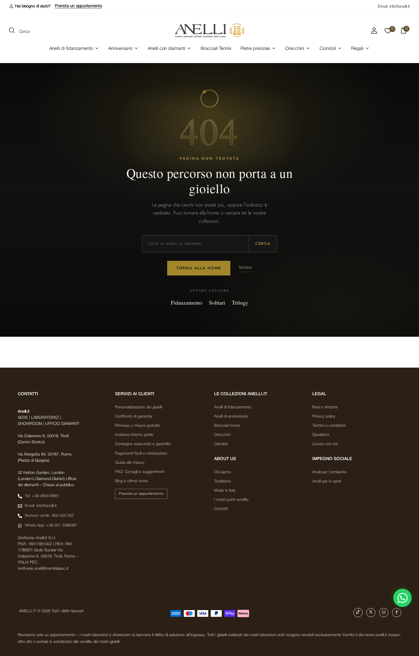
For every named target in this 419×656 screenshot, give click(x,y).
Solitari (217, 302)
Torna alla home (198, 268)
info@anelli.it (400, 6)
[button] (30, 6)
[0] (388, 32)
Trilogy (240, 302)
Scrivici (245, 267)
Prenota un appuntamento (78, 6)
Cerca (263, 243)
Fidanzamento (186, 302)
